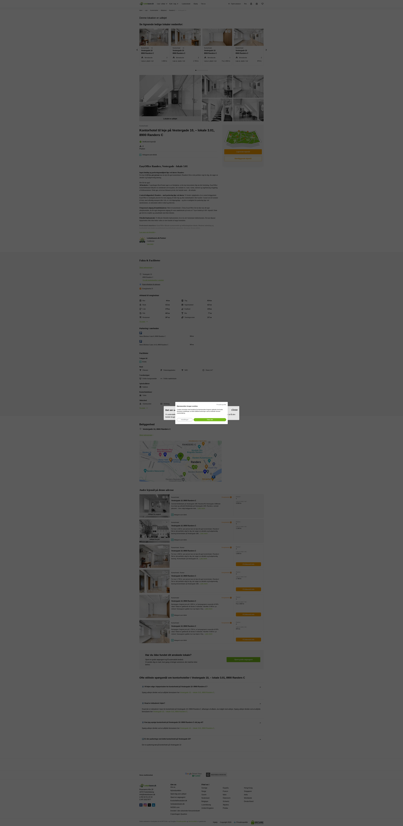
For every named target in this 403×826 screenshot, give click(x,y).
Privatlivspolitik (221, 404)
